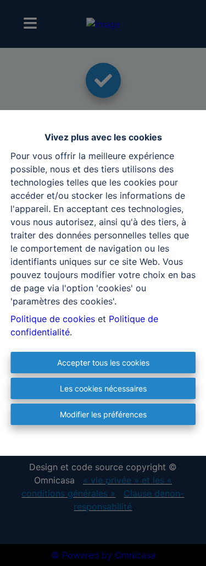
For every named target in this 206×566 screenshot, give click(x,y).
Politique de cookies (52, 318)
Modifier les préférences (103, 414)
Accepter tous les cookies (103, 362)
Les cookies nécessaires (103, 388)
